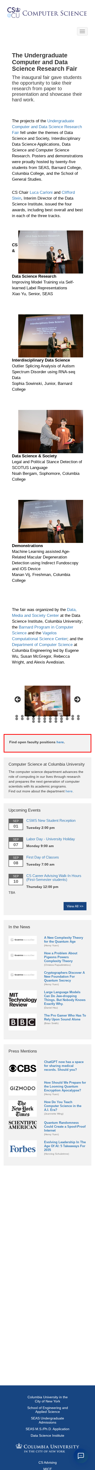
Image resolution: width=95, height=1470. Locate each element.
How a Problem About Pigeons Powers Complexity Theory (60, 957)
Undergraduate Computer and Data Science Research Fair (47, 127)
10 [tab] (67, 716)
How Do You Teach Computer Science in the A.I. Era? (62, 1106)
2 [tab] (22, 716)
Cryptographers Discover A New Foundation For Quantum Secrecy (64, 976)
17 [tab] (39, 718)
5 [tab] (39, 716)
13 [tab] (16, 718)
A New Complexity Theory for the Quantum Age (63, 939)
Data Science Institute (47, 1435)
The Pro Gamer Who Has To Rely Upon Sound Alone (65, 1017)
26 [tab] (39, 721)
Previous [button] (18, 699)
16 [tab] (33, 718)
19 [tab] (50, 718)
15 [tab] (28, 718)
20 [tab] (56, 718)
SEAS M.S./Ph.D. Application (47, 1429)
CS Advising (47, 1462)
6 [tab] (44, 716)
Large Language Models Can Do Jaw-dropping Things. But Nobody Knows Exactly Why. (65, 998)
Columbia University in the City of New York (48, 1399)
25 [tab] (33, 721)
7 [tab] (50, 716)
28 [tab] (50, 721)
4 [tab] (33, 716)
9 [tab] (61, 716)
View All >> (75, 906)
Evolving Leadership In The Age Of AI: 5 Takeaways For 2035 (65, 1146)
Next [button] (77, 699)
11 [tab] (72, 716)
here (60, 742)
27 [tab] (44, 721)
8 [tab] (56, 716)
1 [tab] (16, 716)
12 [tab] (78, 716)
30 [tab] (61, 721)
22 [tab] (67, 718)
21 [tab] (61, 718)
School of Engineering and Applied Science (47, 1410)
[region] (47, 701)
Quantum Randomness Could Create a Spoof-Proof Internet (65, 1126)
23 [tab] (72, 718)
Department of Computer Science (42, 644)
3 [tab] (28, 716)
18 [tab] (44, 718)
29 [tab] (56, 721)
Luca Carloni (41, 192)
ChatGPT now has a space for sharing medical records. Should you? (64, 1066)
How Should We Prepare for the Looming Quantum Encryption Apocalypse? (65, 1086)
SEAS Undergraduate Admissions (47, 1420)
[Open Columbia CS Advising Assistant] (81, 1456)
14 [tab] (22, 718)
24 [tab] (78, 718)
